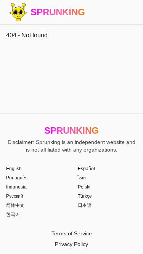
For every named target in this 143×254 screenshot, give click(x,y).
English (14, 168)
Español (86, 168)
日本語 (85, 205)
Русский (14, 196)
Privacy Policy (71, 244)
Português (16, 178)
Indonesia (16, 187)
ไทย (82, 178)
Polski (84, 187)
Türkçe (85, 196)
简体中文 (15, 205)
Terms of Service (71, 233)
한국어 (13, 214)
